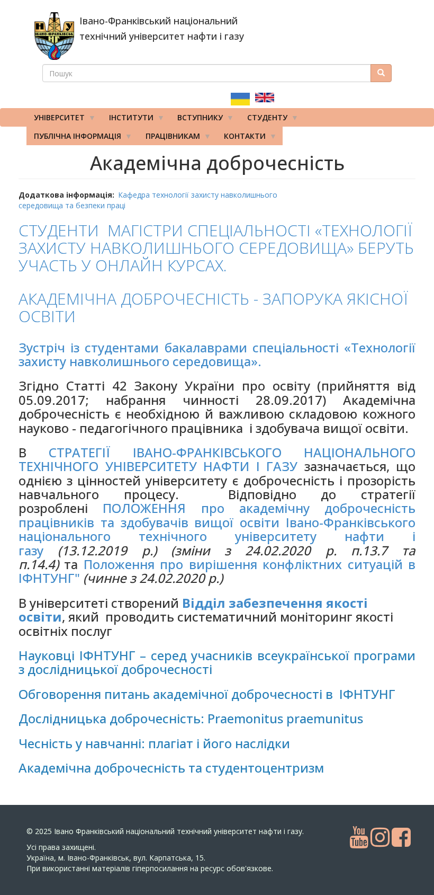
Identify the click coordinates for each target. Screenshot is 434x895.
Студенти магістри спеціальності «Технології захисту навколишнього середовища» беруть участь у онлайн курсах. (216, 247)
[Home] (54, 36)
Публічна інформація (73, 138)
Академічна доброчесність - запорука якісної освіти (213, 307)
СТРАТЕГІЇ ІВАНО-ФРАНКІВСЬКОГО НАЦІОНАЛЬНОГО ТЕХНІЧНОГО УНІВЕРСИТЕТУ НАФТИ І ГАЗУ (217, 459)
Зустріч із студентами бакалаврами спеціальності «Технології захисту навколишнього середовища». (217, 354)
